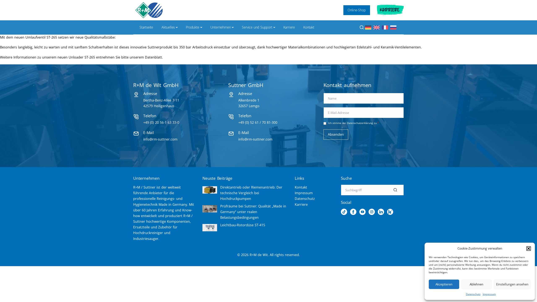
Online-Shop (357, 10)
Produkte (192, 27)
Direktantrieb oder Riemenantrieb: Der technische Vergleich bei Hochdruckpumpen (251, 193)
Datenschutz (473, 294)
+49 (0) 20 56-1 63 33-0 (161, 122)
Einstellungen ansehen (512, 284)
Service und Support (257, 27)
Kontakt (308, 27)
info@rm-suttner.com (160, 139)
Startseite (146, 27)
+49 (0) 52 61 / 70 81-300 (257, 122)
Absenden (336, 134)
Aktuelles (168, 27)
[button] (529, 248)
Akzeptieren (443, 284)
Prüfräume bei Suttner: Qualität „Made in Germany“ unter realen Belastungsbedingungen (253, 212)
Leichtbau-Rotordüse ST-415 (242, 225)
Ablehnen (476, 284)
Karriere (390, 10)
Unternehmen (220, 27)
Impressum (489, 294)
